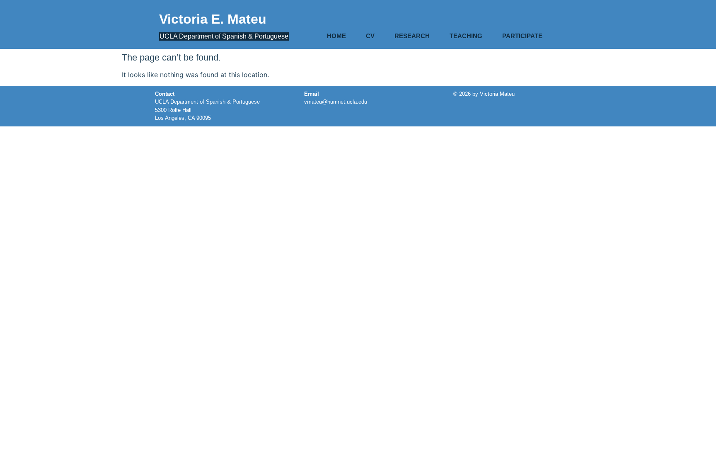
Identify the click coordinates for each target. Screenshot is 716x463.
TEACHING (466, 35)
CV (370, 35)
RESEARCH (412, 35)
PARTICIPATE (522, 35)
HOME (336, 35)
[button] (524, 35)
